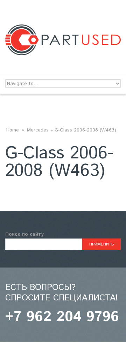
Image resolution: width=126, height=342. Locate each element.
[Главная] (63, 28)
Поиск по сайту (24, 234)
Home (12, 130)
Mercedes (38, 130)
